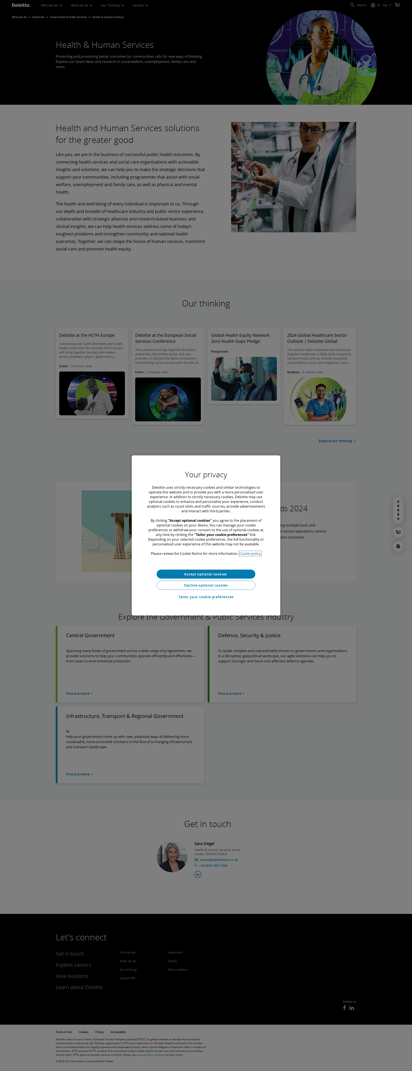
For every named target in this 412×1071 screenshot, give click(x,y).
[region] (206, 535)
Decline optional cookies (206, 585)
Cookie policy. (250, 553)
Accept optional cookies (206, 574)
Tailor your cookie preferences (206, 597)
